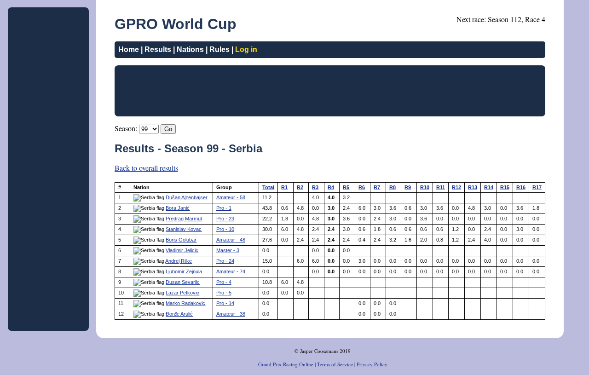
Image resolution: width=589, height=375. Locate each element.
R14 (488, 187)
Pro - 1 (223, 208)
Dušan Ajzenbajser (187, 197)
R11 (440, 187)
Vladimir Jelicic (182, 250)
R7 (377, 187)
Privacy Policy (372, 364)
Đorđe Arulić (179, 314)
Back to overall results (146, 168)
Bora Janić (178, 208)
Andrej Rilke (178, 261)
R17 (537, 187)
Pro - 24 (225, 261)
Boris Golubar (181, 239)
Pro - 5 (223, 292)
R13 (472, 187)
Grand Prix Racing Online (285, 364)
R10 (424, 187)
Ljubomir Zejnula (184, 271)
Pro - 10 (225, 229)
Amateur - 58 (230, 197)
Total (268, 187)
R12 (456, 187)
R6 (361, 187)
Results (157, 49)
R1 (284, 187)
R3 (315, 187)
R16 (520, 187)
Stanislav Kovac (184, 229)
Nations (190, 49)
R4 (331, 187)
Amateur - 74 (230, 271)
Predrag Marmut (184, 218)
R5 (346, 187)
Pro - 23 (225, 218)
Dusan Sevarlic (183, 282)
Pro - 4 (223, 282)
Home (128, 49)
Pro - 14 (225, 303)
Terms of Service (335, 364)
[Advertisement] (48, 149)
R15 (504, 187)
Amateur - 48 (230, 239)
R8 (392, 187)
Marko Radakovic (185, 303)
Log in (246, 49)
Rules (219, 49)
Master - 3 (227, 250)
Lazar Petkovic (182, 292)
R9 (407, 187)
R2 (300, 187)
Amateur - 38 (230, 314)
